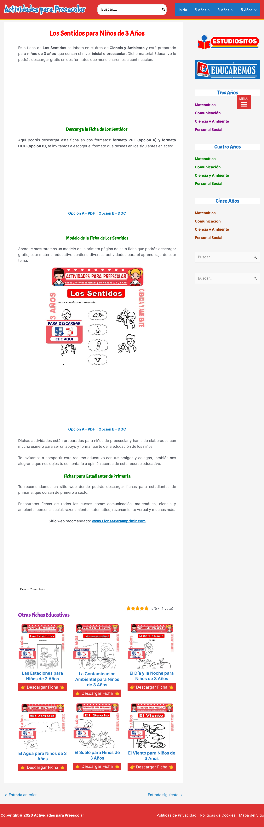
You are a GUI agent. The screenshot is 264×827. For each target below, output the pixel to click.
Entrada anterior (20, 795)
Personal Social (208, 129)
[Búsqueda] (163, 9)
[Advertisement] (97, 95)
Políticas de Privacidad (177, 815)
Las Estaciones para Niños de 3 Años (42, 676)
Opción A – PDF (81, 213)
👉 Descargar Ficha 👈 (42, 687)
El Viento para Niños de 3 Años (151, 755)
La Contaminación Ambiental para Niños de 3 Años (97, 679)
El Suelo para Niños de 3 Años (97, 755)
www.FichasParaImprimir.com (119, 521)
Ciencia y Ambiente (212, 121)
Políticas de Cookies (217, 815)
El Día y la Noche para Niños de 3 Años (152, 676)
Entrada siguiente (165, 795)
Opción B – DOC (112, 213)
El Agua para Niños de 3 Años (42, 756)
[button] (208, 9)
